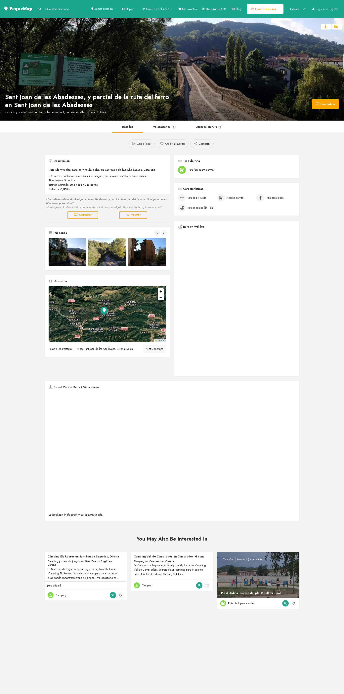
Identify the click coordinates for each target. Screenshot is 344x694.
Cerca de (157, 9)
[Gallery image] (67, 252)
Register (333, 9)
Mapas (129, 9)
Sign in (321, 9)
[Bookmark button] (120, 595)
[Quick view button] (113, 595)
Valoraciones (164, 127)
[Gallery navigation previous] (157, 233)
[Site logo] (19, 9)
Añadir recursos (265, 9)
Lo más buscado (103, 9)
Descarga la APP (215, 9)
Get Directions (154, 349)
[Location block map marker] (104, 311)
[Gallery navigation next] (164, 233)
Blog (238, 9)
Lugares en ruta (208, 127)
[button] (107, 314)
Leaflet (161, 340)
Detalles (127, 127)
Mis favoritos (188, 9)
